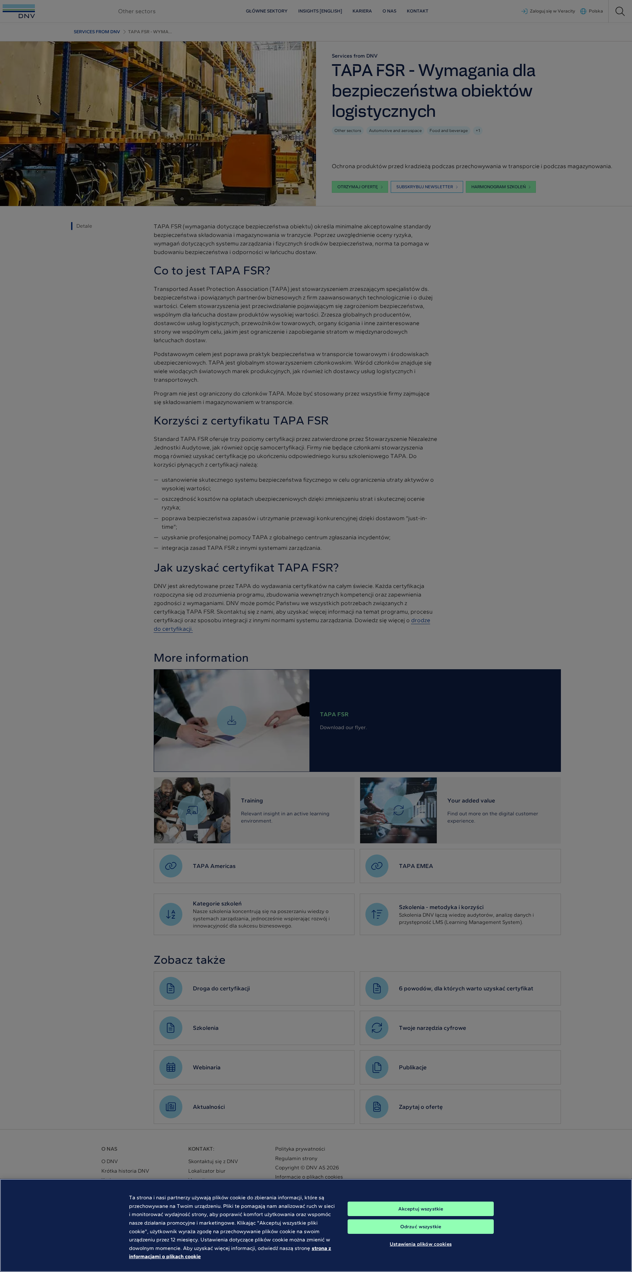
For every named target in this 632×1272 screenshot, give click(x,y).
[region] (316, 1225)
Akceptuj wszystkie (420, 1209)
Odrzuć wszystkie (420, 1227)
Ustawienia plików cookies (421, 1244)
